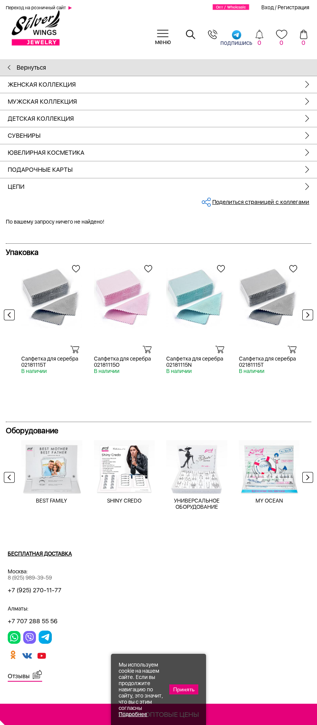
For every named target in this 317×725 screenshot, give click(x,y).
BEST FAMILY (51, 501)
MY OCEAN (269, 501)
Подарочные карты (40, 169)
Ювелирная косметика (46, 152)
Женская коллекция (42, 84)
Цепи (16, 186)
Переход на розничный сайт (36, 7)
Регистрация (293, 7)
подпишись (236, 42)
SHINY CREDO (124, 501)
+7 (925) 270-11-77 (34, 590)
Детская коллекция (41, 118)
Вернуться (30, 67)
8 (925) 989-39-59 (30, 578)
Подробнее (133, 714)
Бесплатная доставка (40, 554)
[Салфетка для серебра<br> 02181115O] (124, 295)
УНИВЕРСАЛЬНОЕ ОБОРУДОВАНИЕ (197, 504)
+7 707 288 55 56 (33, 621)
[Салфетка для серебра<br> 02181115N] (196, 295)
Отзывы (19, 676)
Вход (267, 7)
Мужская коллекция (42, 101)
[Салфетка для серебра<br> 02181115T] (51, 295)
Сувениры (24, 135)
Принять (183, 689)
